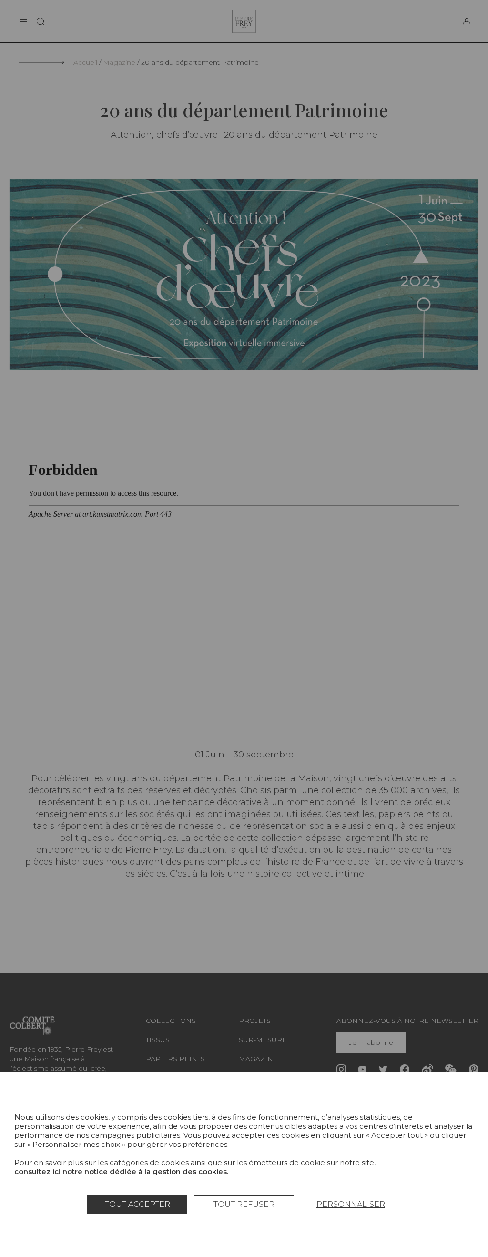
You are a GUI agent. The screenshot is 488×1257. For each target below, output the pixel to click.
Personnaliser (350, 1204)
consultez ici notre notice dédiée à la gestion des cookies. (121, 1171)
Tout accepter (137, 1204)
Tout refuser (244, 1204)
